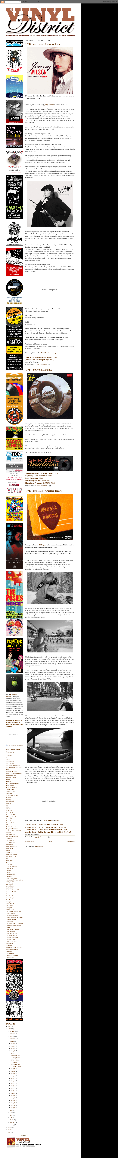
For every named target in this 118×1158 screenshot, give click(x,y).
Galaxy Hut (9, 825)
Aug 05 (13, 1100)
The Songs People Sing (12, 935)
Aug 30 (13, 1046)
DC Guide (8, 799)
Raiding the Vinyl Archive (13, 882)
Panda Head (9, 864)
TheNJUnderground (11, 941)
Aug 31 (13, 1043)
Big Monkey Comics (11, 775)
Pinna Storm (9, 868)
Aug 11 (13, 1090)
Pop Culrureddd (10, 874)
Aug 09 (13, 1095)
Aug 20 (13, 1073)
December (12, 1031)
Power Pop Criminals (12, 878)
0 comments (43, 364)
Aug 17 (13, 1081)
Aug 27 (13, 1048)
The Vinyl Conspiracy (12, 937)
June (11, 1112)
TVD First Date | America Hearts (16, 1065)
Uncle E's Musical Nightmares (14, 947)
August (12, 1041)
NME (7, 858)
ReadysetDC (9, 888)
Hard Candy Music (11, 827)
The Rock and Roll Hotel (12, 929)
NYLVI (8, 862)
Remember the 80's (11, 892)
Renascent (8, 894)
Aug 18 (13, 1078)
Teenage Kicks (10, 909)
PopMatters (9, 876)
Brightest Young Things (12, 783)
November (13, 1034)
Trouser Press (9, 943)
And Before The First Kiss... (13, 765)
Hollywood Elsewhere (12, 829)
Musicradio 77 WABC (12, 854)
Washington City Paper (12, 955)
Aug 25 (13, 1053)
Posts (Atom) (38, 846)
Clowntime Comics (11, 791)
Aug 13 (13, 1086)
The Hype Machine (11, 919)
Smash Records (10, 904)
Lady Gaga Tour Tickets (14, 477)
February (12, 1122)
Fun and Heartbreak (11, 823)
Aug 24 (13, 1069)
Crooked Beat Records (12, 795)
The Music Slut (10, 921)
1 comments (43, 837)
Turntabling (9, 945)
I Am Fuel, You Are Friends (13, 831)
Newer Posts (29, 841)
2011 (9, 1026)
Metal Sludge (9, 844)
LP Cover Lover (10, 842)
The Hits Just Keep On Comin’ (14, 917)
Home (50, 841)
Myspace (55, 353)
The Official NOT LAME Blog (14, 923)
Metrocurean (9, 848)
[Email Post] (49, 364)
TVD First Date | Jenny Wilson (15, 1057)
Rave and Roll (9, 886)
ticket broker (18, 470)
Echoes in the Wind (11, 815)
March (11, 1120)
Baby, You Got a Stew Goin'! (14, 773)
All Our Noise (10, 761)
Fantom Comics (10, 821)
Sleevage (8, 902)
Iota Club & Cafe (10, 834)
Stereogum (9, 907)
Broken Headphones (11, 787)
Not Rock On (9, 860)
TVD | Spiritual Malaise (15, 1061)
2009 (9, 1127)
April (11, 1117)
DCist (7, 807)
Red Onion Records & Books (14, 890)
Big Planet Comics (11, 777)
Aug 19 (13, 1076)
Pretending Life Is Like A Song (14, 880)
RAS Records (9, 884)
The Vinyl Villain (10, 939)
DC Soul (8, 803)
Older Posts (71, 841)
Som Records (9, 906)
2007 (9, 1132)
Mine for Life (9, 850)
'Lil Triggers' (42, 545)
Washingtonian (10, 957)
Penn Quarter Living (11, 866)
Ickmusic (8, 833)
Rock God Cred (10, 896)
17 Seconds (9, 755)
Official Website (45, 353)
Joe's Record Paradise (12, 836)
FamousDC (9, 819)
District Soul (9, 813)
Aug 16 (13, 1083)
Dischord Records (11, 811)
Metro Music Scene (11, 846)
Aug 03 (13, 1105)
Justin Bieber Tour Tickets (14, 479)
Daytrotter (8, 797)
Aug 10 (13, 1093)
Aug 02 (13, 1107)
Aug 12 (13, 1088)
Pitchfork (8, 870)
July (11, 1110)
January (12, 1125)
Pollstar (8, 872)
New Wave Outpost (11, 856)
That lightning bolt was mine (13, 911)
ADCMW (8, 760)
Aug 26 (13, 1051)
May (11, 1115)
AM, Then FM (10, 763)
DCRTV (8, 809)
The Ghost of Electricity (12, 915)
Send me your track (14, 734)
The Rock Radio (10, 931)
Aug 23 (13, 1071)
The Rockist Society (11, 933)
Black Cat (8, 781)
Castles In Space (10, 789)
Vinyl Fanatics (10, 953)
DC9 (7, 805)
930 (7, 758)
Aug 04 (13, 1103)
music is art (9, 852)
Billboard (8, 779)
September (13, 1039)
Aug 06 (13, 1098)
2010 (9, 1029)
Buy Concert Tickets (14, 465)
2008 (9, 1129)
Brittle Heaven (10, 785)
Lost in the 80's (10, 840)
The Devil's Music (11, 913)
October (12, 1036)
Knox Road (9, 838)
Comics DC (9, 793)
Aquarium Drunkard (11, 771)
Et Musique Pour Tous (12, 817)
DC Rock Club (10, 801)
